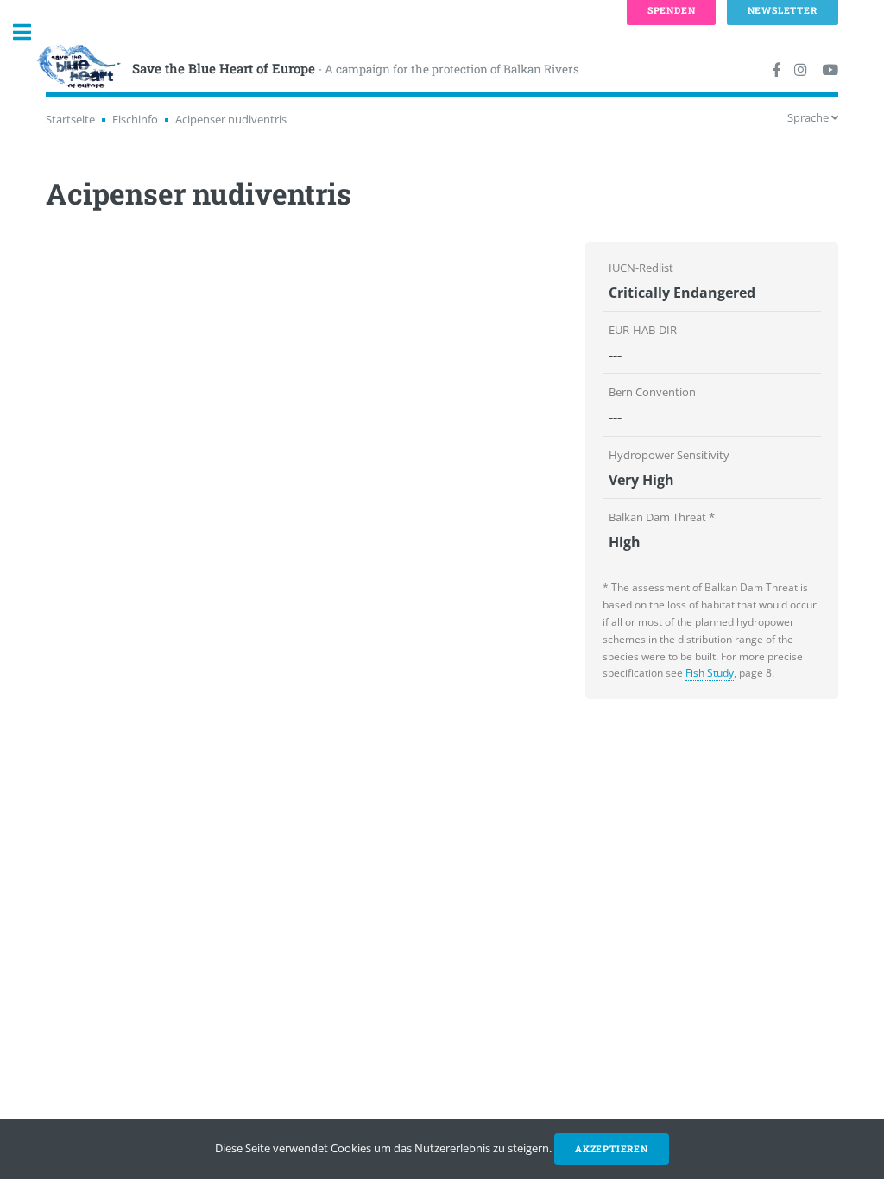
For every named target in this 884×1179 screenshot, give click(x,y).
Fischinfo (135, 119)
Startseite (70, 119)
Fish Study (709, 672)
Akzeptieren (611, 1149)
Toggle (31, 32)
